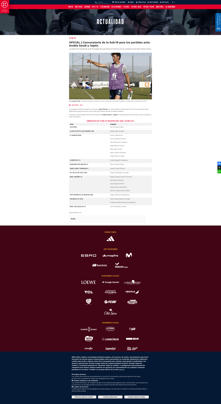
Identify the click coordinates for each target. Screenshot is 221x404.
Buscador (96, 2)
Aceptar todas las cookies (136, 397)
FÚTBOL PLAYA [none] (148, 7)
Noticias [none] (78, 7)
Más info (121, 369)
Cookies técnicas (79, 374)
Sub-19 (72, 38)
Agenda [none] (87, 7)
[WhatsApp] (219, 171)
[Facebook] (219, 164)
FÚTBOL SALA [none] (136, 7)
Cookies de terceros (80, 387)
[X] (219, 167)
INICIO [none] (70, 7)
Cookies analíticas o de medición (85, 380)
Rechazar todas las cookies (84, 397)
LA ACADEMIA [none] (170, 7)
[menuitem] (70, 6)
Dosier (73, 219)
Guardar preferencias (110, 397)
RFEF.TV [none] (95, 7)
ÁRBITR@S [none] (159, 7)
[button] (174, 2)
